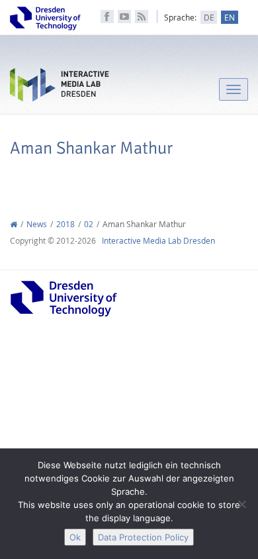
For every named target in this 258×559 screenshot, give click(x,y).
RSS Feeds (141, 16)
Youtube (124, 16)
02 (88, 224)
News (36, 224)
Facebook (107, 16)
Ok (75, 537)
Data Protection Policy (143, 537)
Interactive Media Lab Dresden (59, 87)
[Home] (13, 224)
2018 (65, 224)
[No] (241, 504)
